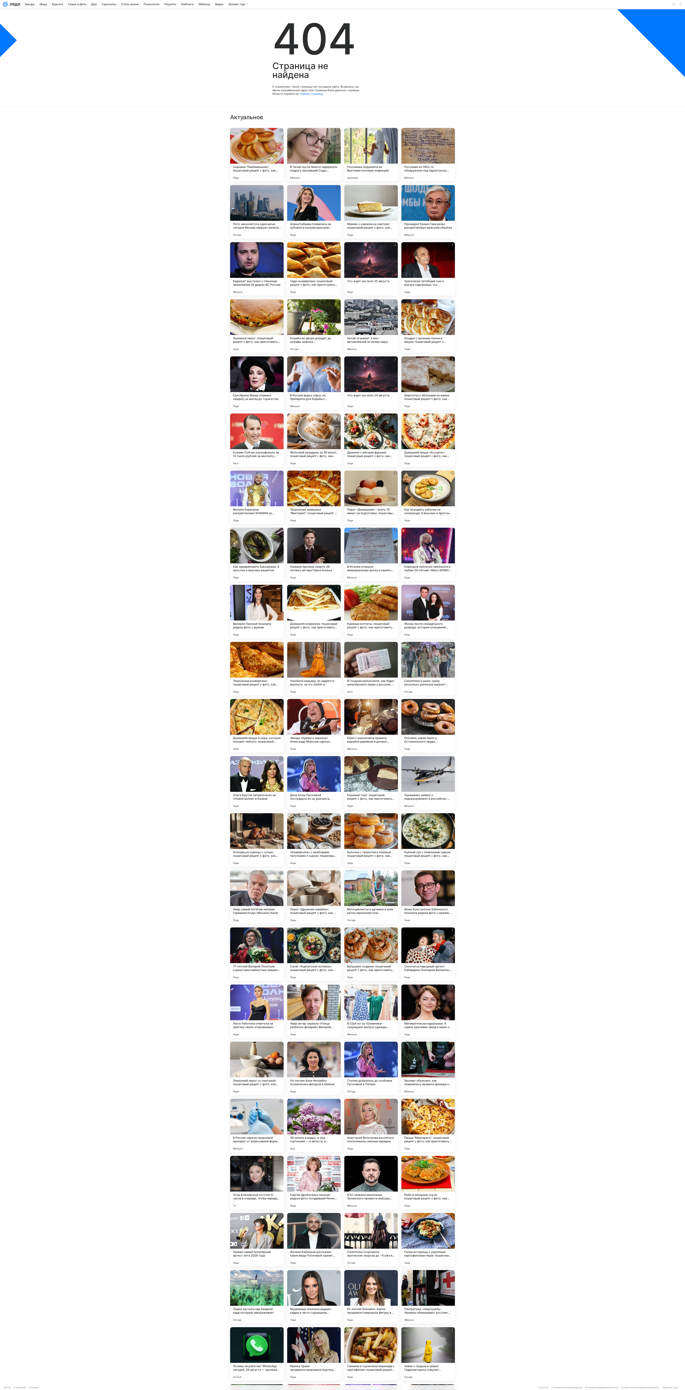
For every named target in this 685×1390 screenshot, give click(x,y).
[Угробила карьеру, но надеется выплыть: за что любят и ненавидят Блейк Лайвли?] (314, 668)
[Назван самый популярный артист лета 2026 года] (257, 1240)
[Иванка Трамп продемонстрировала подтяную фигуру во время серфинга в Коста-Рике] (314, 1354)
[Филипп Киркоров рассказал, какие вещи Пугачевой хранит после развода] (314, 1240)
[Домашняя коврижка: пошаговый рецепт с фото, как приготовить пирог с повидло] (314, 611)
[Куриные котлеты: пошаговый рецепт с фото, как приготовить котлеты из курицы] (371, 611)
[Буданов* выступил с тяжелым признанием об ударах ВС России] (257, 269)
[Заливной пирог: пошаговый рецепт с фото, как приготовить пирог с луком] (257, 326)
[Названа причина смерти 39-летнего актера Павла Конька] (314, 554)
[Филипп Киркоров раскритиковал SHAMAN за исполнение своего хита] (257, 497)
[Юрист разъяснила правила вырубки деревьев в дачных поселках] (371, 726)
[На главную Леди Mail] (14, 4)
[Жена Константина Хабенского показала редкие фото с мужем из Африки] (428, 897)
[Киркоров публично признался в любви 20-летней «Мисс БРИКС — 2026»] (428, 554)
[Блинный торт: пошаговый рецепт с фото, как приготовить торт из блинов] (371, 783)
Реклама (33, 1387)
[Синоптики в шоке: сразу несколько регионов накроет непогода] (428, 668)
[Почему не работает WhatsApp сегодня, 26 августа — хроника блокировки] (257, 1354)
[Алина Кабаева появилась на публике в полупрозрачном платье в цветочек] (314, 212)
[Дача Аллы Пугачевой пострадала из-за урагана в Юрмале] (314, 783)
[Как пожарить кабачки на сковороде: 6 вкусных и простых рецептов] (428, 497)
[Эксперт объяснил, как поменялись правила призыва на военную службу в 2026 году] (428, 1068)
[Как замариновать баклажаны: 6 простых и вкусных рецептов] (257, 554)
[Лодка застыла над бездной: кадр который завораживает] (257, 1297)
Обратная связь (670, 1387)
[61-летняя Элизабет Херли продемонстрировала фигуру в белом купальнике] (371, 1297)
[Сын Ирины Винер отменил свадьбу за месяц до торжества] (257, 383)
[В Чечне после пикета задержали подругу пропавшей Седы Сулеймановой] (314, 154)
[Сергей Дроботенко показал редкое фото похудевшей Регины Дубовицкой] (314, 1182)
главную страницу (311, 93)
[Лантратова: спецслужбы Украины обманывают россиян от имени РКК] (428, 1297)
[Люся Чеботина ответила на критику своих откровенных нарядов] (257, 1011)
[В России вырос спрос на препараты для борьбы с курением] (314, 383)
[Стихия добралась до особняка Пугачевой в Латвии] (371, 1068)
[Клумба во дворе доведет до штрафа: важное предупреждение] (314, 326)
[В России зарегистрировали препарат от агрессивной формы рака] (257, 1125)
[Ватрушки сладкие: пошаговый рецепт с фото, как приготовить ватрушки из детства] (371, 954)
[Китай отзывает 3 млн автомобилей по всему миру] (371, 326)
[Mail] (5, 4)
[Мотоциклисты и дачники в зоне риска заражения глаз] (371, 897)
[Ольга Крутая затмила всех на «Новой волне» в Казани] (257, 783)
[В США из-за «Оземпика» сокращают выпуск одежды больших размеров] (371, 1011)
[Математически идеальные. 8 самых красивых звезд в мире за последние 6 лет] (428, 1011)
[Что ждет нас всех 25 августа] (371, 269)
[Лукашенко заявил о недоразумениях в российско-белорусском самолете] (428, 783)
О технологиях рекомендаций (566, 1387)
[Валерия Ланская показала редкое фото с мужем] (257, 611)
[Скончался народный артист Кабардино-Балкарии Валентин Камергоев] (428, 954)
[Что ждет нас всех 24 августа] (371, 383)
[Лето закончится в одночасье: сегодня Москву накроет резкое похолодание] (257, 212)
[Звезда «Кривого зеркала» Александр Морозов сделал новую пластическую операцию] (314, 726)
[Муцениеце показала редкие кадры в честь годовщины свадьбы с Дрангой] (314, 1297)
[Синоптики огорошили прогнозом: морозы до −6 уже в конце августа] (371, 1240)
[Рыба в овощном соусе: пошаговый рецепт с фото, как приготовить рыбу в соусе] (428, 1182)
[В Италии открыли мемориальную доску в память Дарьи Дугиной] (371, 554)
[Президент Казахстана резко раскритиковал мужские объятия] (428, 212)
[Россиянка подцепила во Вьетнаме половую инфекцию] (371, 154)
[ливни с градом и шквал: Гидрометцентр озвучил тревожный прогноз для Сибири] (428, 1354)
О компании (20, 1387)
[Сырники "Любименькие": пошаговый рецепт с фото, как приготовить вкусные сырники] (257, 154)
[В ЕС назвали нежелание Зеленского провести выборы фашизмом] (371, 1182)
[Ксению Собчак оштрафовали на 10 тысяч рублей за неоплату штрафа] (257, 440)
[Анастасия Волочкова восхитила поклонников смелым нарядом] (371, 1125)
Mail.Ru (7, 1387)
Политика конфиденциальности (601, 1387)
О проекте (543, 1387)
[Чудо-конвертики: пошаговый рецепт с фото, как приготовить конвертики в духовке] (314, 269)
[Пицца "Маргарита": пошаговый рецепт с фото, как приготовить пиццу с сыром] (428, 1125)
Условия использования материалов (640, 1387)
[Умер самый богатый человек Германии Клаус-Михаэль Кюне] (257, 897)
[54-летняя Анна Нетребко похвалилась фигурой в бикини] (314, 1068)
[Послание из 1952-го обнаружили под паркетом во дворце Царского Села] (428, 154)
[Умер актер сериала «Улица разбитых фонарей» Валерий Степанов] (314, 1011)
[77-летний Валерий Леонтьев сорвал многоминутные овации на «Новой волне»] (257, 954)
